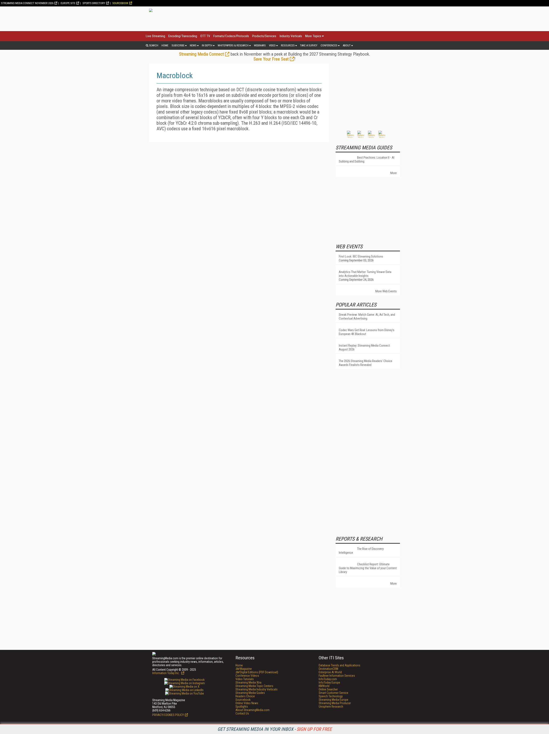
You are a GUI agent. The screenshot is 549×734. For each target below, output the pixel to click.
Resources (288, 45)
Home (164, 45)
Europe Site (68, 3)
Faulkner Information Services (337, 675)
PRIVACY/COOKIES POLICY (168, 715)
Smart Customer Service (333, 693)
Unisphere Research (331, 706)
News (193, 45)
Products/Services (264, 36)
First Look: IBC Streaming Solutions (361, 256)
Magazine (243, 668)
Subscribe (178, 45)
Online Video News (246, 703)
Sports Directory (94, 3)
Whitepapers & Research (233, 45)
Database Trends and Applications (339, 665)
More (393, 173)
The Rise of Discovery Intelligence (361, 551)
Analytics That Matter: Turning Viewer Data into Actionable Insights (365, 274)
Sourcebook (120, 3)
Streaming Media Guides (250, 693)
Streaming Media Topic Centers (254, 686)
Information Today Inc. (166, 673)
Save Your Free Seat (271, 59)
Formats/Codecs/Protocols (231, 36)
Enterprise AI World (330, 672)
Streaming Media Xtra (248, 682)
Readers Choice (245, 696)
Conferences (329, 45)
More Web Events (386, 291)
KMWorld (324, 686)
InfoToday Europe (329, 682)
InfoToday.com (328, 679)
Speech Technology (331, 696)
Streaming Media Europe (333, 699)
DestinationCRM (328, 668)
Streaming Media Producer (335, 703)
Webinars (260, 45)
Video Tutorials (244, 679)
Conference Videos (247, 675)
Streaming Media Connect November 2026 (27, 3)
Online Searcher (328, 689)
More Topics (313, 36)
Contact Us (242, 713)
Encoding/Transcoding (182, 36)
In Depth (207, 45)
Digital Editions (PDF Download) (256, 672)
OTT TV (205, 36)
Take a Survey (308, 45)
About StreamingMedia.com (252, 710)
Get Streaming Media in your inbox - (274, 729)
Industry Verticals (290, 36)
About (347, 45)
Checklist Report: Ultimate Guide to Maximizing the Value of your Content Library (368, 568)
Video (272, 45)
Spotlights (241, 706)
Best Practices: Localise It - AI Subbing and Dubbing (366, 159)
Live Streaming (155, 36)
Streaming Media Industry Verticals (256, 689)
